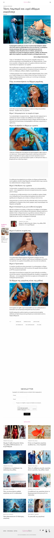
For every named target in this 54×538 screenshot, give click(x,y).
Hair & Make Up (6, 489)
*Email (14, 399)
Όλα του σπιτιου (36, 489)
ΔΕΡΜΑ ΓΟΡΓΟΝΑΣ (36, 321)
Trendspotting (22, 221)
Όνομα (14, 395)
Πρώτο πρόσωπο (9, 514)
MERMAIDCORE (18, 321)
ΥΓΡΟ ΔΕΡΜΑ (39, 324)
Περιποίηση (9, 6)
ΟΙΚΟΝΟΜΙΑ (30, 489)
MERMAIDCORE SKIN (27, 321)
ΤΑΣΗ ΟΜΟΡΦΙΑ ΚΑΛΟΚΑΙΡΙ (30, 324)
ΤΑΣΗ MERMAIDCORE (19, 324)
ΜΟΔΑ (27, 221)
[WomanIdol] (27, 2)
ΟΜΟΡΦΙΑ (5, 6)
